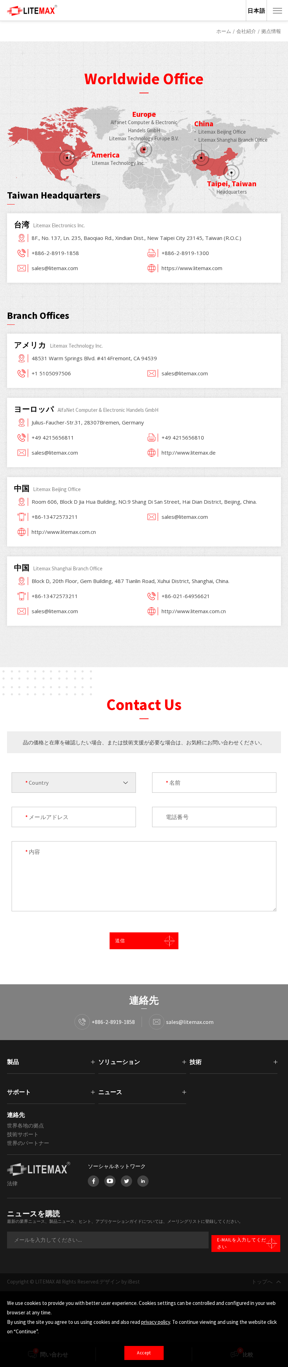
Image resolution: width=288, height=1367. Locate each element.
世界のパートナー (28, 1143)
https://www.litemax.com (192, 268)
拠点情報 (271, 31)
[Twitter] (126, 1181)
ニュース (110, 1092)
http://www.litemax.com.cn (64, 531)
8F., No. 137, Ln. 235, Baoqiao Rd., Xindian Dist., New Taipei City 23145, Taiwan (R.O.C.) (136, 237)
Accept (144, 1353)
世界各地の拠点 (25, 1125)
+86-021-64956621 (186, 595)
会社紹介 (246, 31)
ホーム (223, 31)
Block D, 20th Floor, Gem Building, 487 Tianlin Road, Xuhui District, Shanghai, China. (130, 580)
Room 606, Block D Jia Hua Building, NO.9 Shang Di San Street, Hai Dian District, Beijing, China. (144, 501)
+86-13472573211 (55, 516)
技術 (196, 1062)
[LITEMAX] (40, 1169)
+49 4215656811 (53, 437)
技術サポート (23, 1134)
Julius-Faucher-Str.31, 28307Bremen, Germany (88, 422)
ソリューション (119, 1062)
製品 (13, 1062)
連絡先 (16, 1115)
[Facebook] (93, 1181)
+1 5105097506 (51, 373)
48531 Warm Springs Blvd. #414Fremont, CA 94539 (94, 358)
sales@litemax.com (55, 268)
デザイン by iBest (119, 1281)
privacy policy (155, 1322)
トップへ (262, 1281)
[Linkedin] (143, 1181)
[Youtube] (110, 1181)
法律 (12, 1183)
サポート (19, 1092)
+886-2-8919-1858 (55, 252)
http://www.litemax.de (189, 452)
